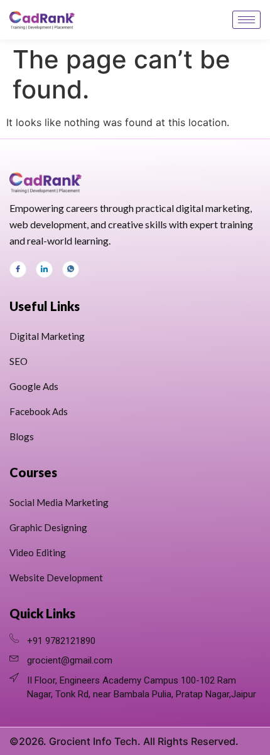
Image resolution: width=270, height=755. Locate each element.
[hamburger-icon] (246, 20)
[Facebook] (17, 269)
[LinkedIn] (44, 269)
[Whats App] (70, 269)
